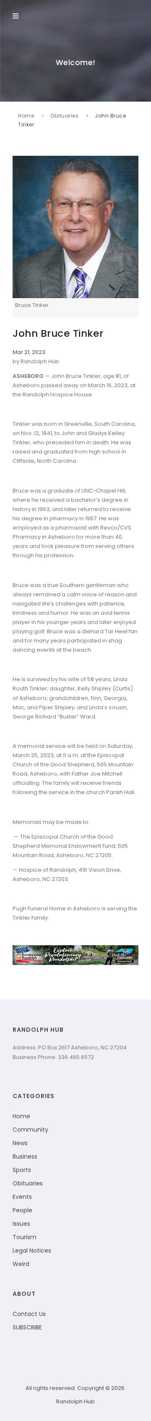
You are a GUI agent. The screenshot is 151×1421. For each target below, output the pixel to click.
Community (30, 1129)
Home (26, 115)
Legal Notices (32, 1250)
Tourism (24, 1237)
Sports (22, 1170)
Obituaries (64, 115)
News (20, 1143)
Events (22, 1197)
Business (25, 1156)
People (22, 1210)
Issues (21, 1223)
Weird (21, 1264)
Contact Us (29, 1314)
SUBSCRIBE (27, 1327)
